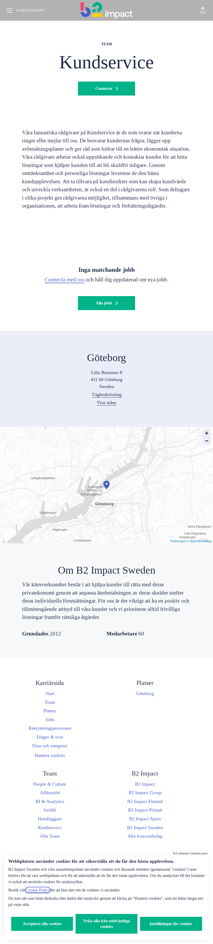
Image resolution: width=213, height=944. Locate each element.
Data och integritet (49, 745)
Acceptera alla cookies (42, 923)
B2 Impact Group (145, 792)
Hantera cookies (50, 755)
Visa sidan (106, 402)
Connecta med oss (64, 279)
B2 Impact (145, 784)
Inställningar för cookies (171, 923)
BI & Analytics (50, 801)
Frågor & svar (50, 737)
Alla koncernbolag (145, 836)
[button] (202, 10)
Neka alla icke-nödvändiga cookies (106, 924)
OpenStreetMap (200, 541)
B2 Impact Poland (145, 810)
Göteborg (145, 693)
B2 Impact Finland (145, 801)
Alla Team (50, 836)
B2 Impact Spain (145, 818)
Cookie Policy (37, 890)
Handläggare (50, 818)
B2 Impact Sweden (145, 827)
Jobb (49, 719)
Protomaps (177, 541)
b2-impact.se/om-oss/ (190, 853)
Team (50, 702)
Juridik (49, 810)
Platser (49, 710)
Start (49, 693)
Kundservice (50, 827)
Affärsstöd (50, 792)
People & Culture (49, 784)
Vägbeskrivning (107, 394)
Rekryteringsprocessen (50, 728)
